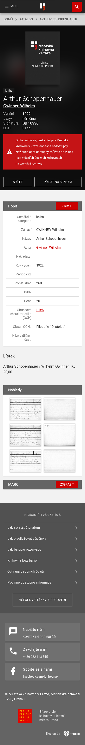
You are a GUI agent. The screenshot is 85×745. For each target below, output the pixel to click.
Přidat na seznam (58, 182)
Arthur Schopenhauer (58, 19)
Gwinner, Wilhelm (19, 105)
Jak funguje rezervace (24, 549)
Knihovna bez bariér (22, 560)
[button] (42, 58)
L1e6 (40, 310)
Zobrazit (67, 484)
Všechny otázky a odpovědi (42, 600)
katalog (26, 19)
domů (8, 19)
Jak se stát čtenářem (23, 527)
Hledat (75, 6)
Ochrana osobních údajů (25, 571)
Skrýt (67, 206)
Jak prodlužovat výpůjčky (26, 538)
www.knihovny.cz (31, 163)
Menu (11, 6)
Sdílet (18, 182)
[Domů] (42, 7)
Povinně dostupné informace (29, 582)
